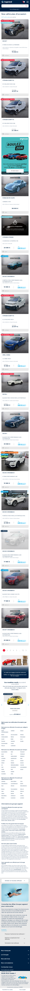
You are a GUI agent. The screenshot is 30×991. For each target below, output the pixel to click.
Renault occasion (22, 834)
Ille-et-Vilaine (13, 781)
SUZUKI (22, 762)
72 (23, 650)
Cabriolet (13, 741)
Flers (21, 793)
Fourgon (3, 741)
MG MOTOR (13, 767)
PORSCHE (22, 753)
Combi (2, 738)
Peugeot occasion (5, 835)
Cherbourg (13, 795)
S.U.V (21, 738)
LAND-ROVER (14, 756)
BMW (2, 756)
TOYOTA (22, 764)
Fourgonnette (4, 743)
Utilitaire (12, 730)
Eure (2, 785)
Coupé (12, 743)
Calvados (3, 781)
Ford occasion (22, 829)
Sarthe (21, 783)
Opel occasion (12, 830)
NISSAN (12, 771)
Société (21, 741)
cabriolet (9, 820)
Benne (2, 734)
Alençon (22, 791)
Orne (21, 781)
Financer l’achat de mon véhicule (14, 934)
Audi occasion (21, 836)
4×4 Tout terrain (22, 819)
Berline (12, 736)
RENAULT (22, 756)
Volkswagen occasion (10, 837)
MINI (12, 769)
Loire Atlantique (14, 783)
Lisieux (2, 793)
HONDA (3, 771)
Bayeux (2, 789)
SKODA (21, 760)
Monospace (22, 736)
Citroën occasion (5, 830)
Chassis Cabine (4, 736)
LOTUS (12, 760)
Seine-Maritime (23, 785)
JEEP (12, 751)
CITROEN (3, 758)
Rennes (12, 791)
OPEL (12, 773)
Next (27, 155)
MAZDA (12, 762)
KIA (11, 753)
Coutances (13, 797)
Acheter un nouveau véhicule (13, 880)
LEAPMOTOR (13, 758)
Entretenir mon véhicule (12, 943)
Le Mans (22, 795)
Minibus (22, 734)
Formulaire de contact (7, 970)
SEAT (21, 758)
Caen (2, 791)
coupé (13, 820)
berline (2, 820)
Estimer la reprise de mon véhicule (12, 938)
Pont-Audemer (14, 789)
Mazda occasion (18, 830)
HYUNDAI (3, 773)
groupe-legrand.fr (17, 869)
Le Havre (22, 797)
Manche (12, 785)
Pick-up (3, 745)
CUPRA (3, 760)
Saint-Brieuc (4, 795)
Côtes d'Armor (4, 783)
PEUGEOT (22, 751)
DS (2, 764)
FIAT (2, 767)
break (6, 820)
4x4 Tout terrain (14, 734)
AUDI (2, 753)
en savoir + (4, 929)
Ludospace (13, 745)
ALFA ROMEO (4, 751)
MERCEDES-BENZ (14, 764)
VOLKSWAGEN (23, 767)
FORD (2, 769)
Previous (2, 155)
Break (12, 738)
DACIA (2, 762)
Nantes (12, 793)
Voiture (21, 730)
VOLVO (21, 769)
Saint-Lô (22, 789)
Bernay (2, 797)
